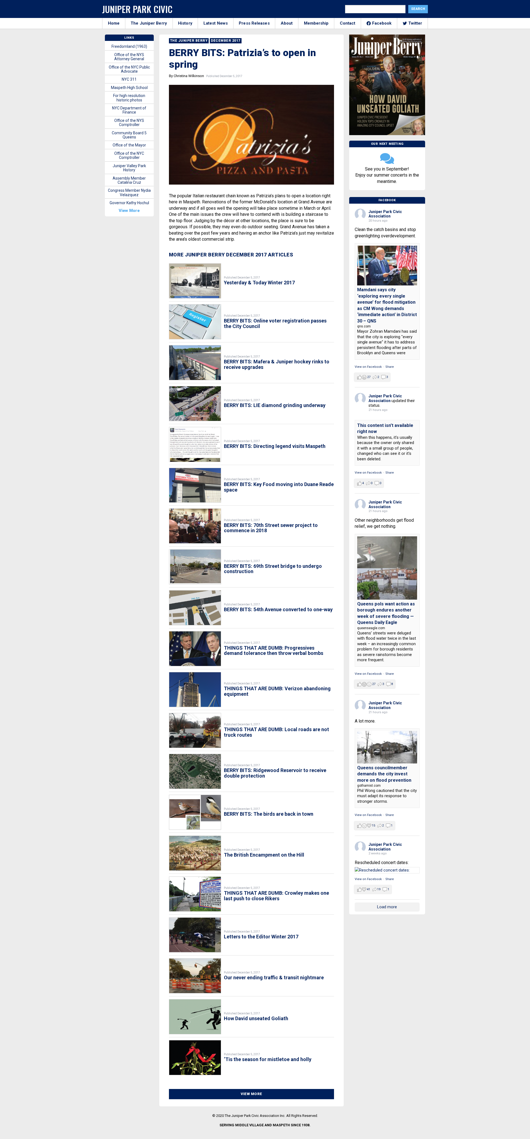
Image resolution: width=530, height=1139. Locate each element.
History (185, 23)
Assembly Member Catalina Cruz (129, 180)
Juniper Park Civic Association (385, 214)
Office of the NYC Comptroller (129, 155)
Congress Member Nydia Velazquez (129, 192)
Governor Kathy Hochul (129, 203)
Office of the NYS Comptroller (129, 122)
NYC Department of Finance (129, 110)
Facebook (382, 23)
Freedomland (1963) (129, 46)
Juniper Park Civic (137, 8)
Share (389, 367)
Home (114, 23)
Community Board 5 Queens (129, 135)
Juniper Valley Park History (129, 168)
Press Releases (254, 23)
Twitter (415, 23)
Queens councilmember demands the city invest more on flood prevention (384, 774)
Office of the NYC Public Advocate (129, 69)
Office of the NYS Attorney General (129, 57)
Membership (316, 23)
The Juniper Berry (149, 23)
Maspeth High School (129, 87)
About (287, 23)
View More (251, 1094)
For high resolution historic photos (129, 97)
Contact (348, 23)
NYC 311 (129, 79)
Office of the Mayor (129, 145)
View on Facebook (368, 367)
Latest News (215, 23)
